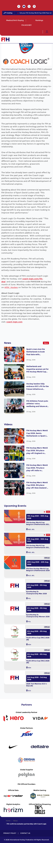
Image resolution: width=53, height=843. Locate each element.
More (46, 343)
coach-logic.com (14, 322)
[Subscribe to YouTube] (23, 6)
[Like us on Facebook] (18, 6)
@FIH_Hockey (11, 287)
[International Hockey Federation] (14, 39)
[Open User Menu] (47, 32)
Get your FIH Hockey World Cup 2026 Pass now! (33, 13)
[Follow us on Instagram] (34, 6)
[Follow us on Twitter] (29, 6)
